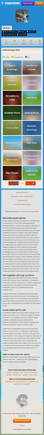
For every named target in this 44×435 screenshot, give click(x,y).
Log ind (39, 3)
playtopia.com (10, 381)
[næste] (28, 183)
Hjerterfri (9, 375)
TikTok (36, 211)
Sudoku (25, 375)
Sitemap (22, 425)
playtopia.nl (17, 384)
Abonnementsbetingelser (22, 204)
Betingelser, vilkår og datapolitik (22, 196)
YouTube (22, 211)
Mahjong (15, 372)
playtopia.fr (26, 384)
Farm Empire (33, 372)
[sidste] (33, 183)
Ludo (21, 372)
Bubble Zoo (17, 375)
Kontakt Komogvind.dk (22, 421)
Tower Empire (33, 375)
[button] (40, 42)
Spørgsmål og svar (22, 192)
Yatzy (26, 372)
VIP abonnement (14, 331)
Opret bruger (28, 3)
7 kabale (8, 372)
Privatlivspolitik (22, 200)
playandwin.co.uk (22, 381)
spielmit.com (33, 381)
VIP (36, 348)
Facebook (28, 211)
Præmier (15, 336)
